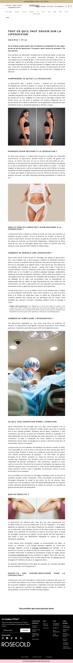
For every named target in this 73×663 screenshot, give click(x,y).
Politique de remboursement (67, 647)
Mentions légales (24, 657)
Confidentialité (49, 657)
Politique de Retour (66, 630)
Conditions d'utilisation (65, 643)
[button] (36, 661)
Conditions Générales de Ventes (66, 635)
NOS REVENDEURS (56, 631)
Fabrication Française (35, 626)
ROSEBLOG (55, 628)
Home (7, 17)
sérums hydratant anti (19, 555)
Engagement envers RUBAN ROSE (35, 635)
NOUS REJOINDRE (55, 635)
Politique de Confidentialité (66, 626)
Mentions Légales (65, 639)
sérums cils (58, 557)
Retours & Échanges (45, 624)
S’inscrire (25, 630)
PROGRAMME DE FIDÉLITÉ (56, 624)
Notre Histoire (35, 639)
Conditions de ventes (37, 657)
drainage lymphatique (40, 548)
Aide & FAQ (46, 628)
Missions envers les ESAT (36, 630)
